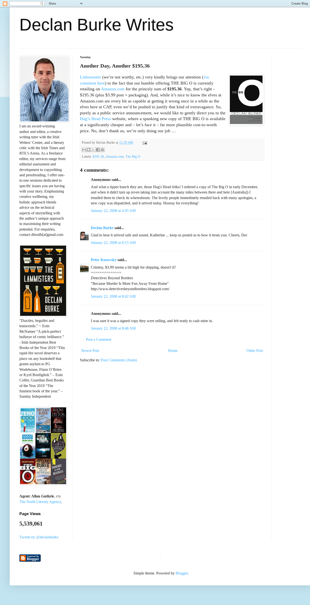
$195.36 (98, 156)
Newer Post (90, 351)
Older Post (255, 351)
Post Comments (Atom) (119, 360)
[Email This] (84, 149)
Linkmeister (90, 77)
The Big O (133, 156)
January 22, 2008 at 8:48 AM (113, 328)
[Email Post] (144, 142)
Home (173, 351)
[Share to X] (93, 149)
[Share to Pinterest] (102, 149)
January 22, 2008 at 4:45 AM (113, 211)
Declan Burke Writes (96, 24)
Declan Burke (102, 228)
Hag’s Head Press (95, 118)
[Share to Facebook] (97, 149)
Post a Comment (98, 339)
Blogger (182, 573)
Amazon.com (112, 88)
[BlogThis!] (88, 149)
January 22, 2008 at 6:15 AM (113, 242)
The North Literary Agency (40, 502)
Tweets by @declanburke (38, 537)
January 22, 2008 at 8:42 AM (113, 296)
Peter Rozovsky (103, 260)
